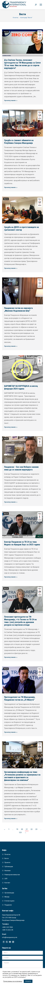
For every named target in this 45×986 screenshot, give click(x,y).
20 (22, 829)
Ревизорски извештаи (12, 874)
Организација (9, 893)
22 (32, 829)
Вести (6, 31)
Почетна (7, 854)
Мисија (6, 897)
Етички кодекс (9, 901)
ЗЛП (5, 878)
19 (17, 829)
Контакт (7, 883)
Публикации (8, 866)
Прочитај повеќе (10, 100)
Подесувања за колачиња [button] (12, 981)
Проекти (7, 862)
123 (20, 832)
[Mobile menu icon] (41, 5)
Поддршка (8, 905)
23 (36, 829)
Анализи (7, 870)
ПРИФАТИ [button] (28, 981)
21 (27, 829)
